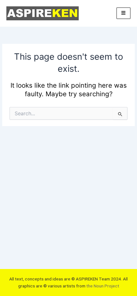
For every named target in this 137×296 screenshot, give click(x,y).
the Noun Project (102, 285)
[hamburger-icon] (123, 13)
